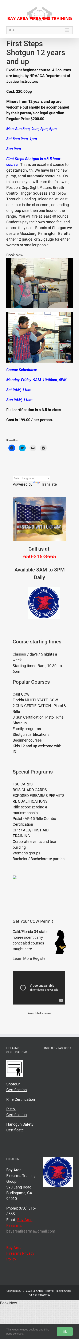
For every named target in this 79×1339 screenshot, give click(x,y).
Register (40, 958)
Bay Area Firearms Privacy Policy (20, 1253)
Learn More (22, 958)
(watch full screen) (39, 1013)
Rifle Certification (20, 1099)
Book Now (14, 255)
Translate (49, 484)
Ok (65, 1331)
